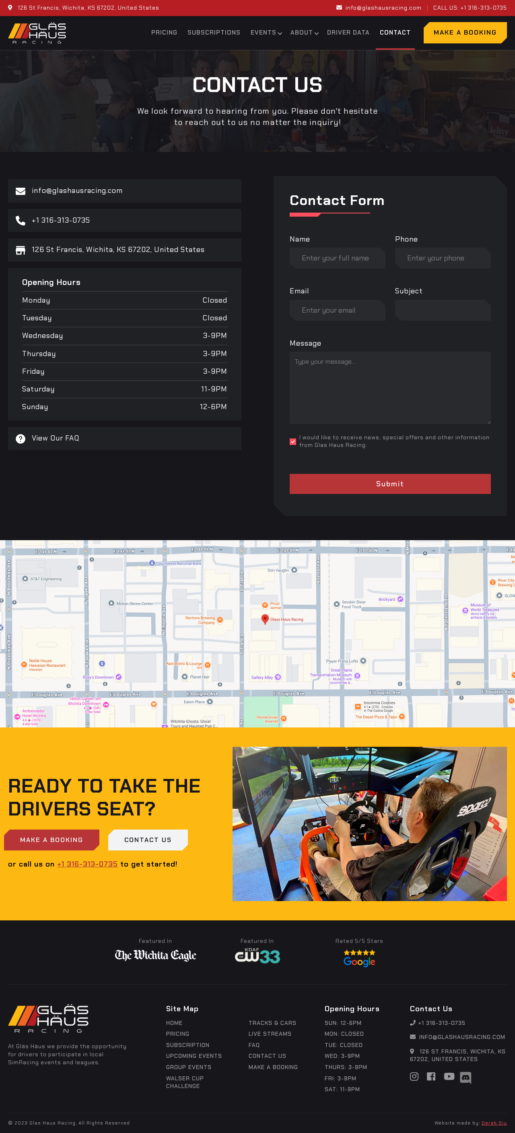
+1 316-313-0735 (87, 864)
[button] (265, 33)
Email (299, 291)
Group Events (189, 1067)
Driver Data (348, 33)
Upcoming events (194, 1055)
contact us (267, 1055)
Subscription (188, 1045)
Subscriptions (214, 33)
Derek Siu (494, 1123)
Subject (409, 291)
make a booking (273, 1067)
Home (174, 1022)
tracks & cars (273, 1022)
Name (300, 239)
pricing (178, 1033)
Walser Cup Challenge (185, 1082)
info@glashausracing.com (379, 7)
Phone (406, 239)
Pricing (164, 33)
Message (305, 343)
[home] (37, 33)
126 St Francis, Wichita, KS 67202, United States (458, 1055)
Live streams (270, 1033)
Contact (395, 33)
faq (254, 1045)
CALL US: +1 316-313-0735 (470, 7)
